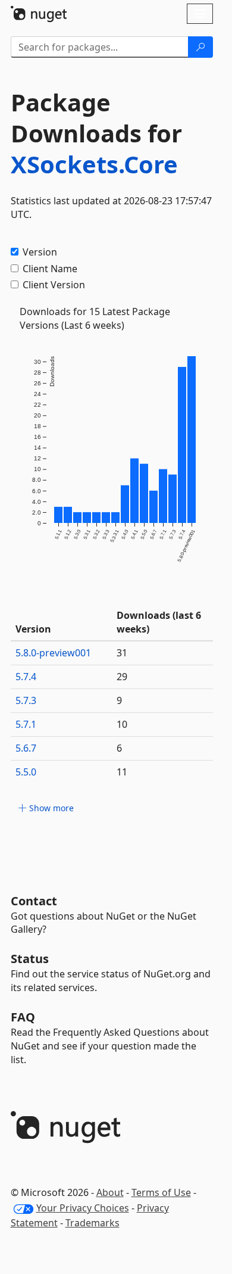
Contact (34, 901)
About (110, 1192)
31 (122, 652)
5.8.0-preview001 (53, 652)
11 (122, 771)
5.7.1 (25, 724)
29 (122, 676)
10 (122, 724)
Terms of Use (161, 1192)
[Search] (200, 47)
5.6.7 (25, 748)
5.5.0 (25, 771)
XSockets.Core (94, 164)
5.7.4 (25, 676)
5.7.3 (25, 700)
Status (30, 959)
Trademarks (92, 1222)
